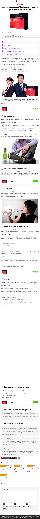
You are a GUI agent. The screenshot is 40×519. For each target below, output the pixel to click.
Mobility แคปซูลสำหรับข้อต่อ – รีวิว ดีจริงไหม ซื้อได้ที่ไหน (6, 477)
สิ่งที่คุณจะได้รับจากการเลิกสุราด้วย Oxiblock (13, 48)
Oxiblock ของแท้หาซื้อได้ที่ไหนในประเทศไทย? (13, 36)
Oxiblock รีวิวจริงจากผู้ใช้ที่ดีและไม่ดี (11, 54)
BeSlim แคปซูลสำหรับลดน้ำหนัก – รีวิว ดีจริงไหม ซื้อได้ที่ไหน (33, 469)
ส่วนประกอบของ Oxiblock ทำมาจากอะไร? (12, 42)
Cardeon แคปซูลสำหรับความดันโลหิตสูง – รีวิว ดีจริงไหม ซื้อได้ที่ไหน (20, 469)
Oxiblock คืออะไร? (8, 32)
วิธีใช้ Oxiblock (7, 45)
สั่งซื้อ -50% (35, 108)
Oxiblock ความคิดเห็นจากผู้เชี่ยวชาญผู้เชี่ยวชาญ (14, 51)
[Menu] (1, 1)
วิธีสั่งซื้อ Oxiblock (7, 39)
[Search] (38, 1)
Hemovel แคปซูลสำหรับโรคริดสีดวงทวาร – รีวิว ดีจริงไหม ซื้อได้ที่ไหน (7, 469)
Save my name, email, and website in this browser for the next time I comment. (17, 506)
